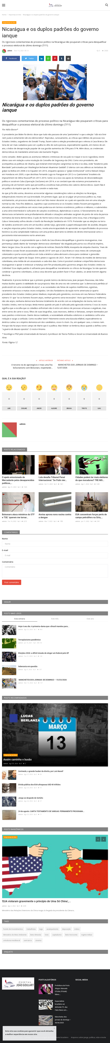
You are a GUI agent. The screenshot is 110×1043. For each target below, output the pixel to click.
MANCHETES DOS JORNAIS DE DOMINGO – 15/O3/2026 (42, 680)
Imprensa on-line (15, 15)
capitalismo (57, 934)
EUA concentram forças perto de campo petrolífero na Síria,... (91, 516)
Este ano (90, 618)
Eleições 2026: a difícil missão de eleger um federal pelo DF (43, 653)
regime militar (86, 934)
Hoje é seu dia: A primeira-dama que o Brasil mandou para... (43, 626)
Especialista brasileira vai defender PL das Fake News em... (61, 1005)
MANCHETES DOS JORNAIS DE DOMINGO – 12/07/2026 (77, 366)
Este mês (55, 618)
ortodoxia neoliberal (11, 940)
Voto (47, 934)
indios (76, 929)
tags (41, 929)
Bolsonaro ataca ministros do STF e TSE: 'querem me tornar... (18, 516)
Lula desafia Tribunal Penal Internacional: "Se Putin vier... (53, 479)
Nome (5, 538)
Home (4, 15)
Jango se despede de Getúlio (30, 798)
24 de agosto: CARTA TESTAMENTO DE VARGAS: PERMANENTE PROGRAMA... (51, 811)
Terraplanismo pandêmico (29, 640)
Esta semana (19, 618)
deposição (66, 929)
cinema (38, 940)
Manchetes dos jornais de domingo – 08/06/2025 (63, 1020)
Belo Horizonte (71, 934)
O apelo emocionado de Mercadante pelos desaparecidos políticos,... (18, 480)
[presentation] (98, 839)
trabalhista (31, 929)
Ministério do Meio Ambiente (15, 934)
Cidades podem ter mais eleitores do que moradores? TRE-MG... (91, 479)
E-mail (5, 550)
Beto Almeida (35, 934)
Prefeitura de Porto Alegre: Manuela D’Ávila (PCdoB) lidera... (62, 989)
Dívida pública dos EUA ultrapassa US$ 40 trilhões (39, 784)
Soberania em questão (27, 666)
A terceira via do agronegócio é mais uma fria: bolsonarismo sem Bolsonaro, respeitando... (32, 366)
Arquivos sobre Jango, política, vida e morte (88, 1037)
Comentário (7, 562)
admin (9, 50)
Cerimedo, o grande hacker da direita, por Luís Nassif (40, 771)
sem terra (28, 940)
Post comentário (11, 582)
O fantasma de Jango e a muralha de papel (27, 901)
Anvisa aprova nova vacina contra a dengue (55, 516)
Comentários (11, 532)
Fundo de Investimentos (13, 929)
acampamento (52, 929)
